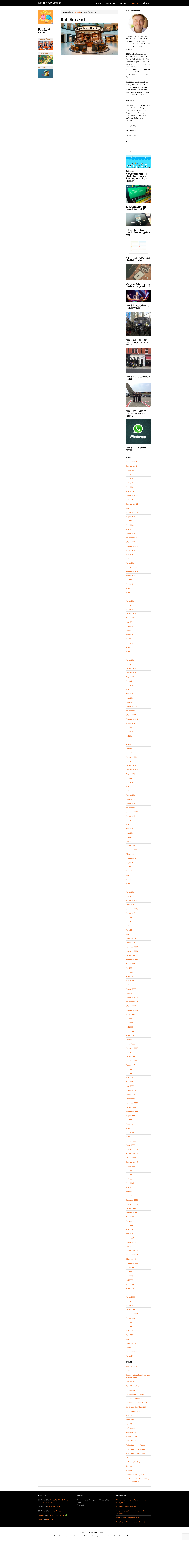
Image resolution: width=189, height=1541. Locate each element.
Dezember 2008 (132, 997)
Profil (128, 1458)
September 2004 (132, 1213)
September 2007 (132, 1061)
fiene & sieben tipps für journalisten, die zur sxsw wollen (137, 342)
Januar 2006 (130, 1145)
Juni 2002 (129, 1326)
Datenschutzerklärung (134, 1399)
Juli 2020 (129, 521)
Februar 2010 (131, 938)
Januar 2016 (130, 660)
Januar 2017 (130, 630)
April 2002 (130, 1335)
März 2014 (129, 744)
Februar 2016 (131, 656)
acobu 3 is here (131, 1366)
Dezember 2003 (132, 1251)
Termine (129, 1466)
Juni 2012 (129, 820)
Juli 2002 (129, 1322)
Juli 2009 (129, 968)
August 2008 (130, 1014)
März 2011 (129, 884)
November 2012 (131, 808)
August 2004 (130, 1217)
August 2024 (130, 470)
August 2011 (130, 862)
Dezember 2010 (131, 896)
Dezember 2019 (131, 533)
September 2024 (132, 466)
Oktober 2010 (131, 905)
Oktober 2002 (131, 1310)
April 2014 (129, 740)
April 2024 (130, 487)
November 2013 (131, 761)
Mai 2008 (129, 1027)
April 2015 (129, 694)
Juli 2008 (129, 1019)
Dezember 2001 (131, 1352)
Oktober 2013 (131, 765)
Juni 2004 (129, 1225)
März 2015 (129, 698)
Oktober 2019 (131, 542)
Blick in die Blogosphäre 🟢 (57, 1515)
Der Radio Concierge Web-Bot (137, 1403)
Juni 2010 (129, 922)
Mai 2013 (129, 787)
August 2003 (130, 1267)
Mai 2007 (129, 1078)
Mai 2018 (129, 588)
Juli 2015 (129, 681)
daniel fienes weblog (49, 3)
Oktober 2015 (131, 668)
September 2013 (132, 770)
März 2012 (129, 833)
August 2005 (130, 1166)
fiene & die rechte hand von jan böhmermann (138, 306)
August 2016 (130, 635)
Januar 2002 (130, 1348)
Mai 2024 (129, 483)
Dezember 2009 (132, 947)
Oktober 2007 (131, 1056)
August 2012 (130, 816)
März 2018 (129, 592)
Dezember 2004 (132, 1200)
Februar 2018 (131, 597)
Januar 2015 (130, 702)
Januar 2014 (130, 753)
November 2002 (132, 1305)
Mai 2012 (129, 824)
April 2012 (129, 829)
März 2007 (130, 1086)
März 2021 (129, 508)
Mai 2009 (129, 976)
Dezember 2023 (132, 495)
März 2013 (129, 791)
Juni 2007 (129, 1073)
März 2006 (130, 1137)
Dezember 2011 (131, 846)
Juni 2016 (129, 643)
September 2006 (132, 1111)
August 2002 (130, 1318)
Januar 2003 (130, 1297)
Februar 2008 (131, 1040)
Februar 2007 (131, 1090)
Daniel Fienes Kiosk (133, 1386)
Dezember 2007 (132, 1048)
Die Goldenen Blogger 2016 (136, 1411)
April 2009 (130, 981)
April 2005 (130, 1183)
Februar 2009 (131, 989)
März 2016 (129, 652)
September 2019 (132, 546)
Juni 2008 (129, 1023)
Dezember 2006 (132, 1099)
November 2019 (131, 538)
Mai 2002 (129, 1331)
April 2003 (130, 1284)
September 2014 (132, 719)
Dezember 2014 (131, 706)
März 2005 (130, 1187)
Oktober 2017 (131, 614)
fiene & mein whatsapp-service (136, 449)
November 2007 (132, 1052)
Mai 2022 (129, 500)
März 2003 (130, 1288)
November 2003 (132, 1255)
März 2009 (130, 985)
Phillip (40, 1519)
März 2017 (129, 622)
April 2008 (130, 1031)
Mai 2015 (129, 690)
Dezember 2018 (131, 567)
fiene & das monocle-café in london (138, 378)
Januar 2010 (130, 943)
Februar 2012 (131, 837)
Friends (129, 1415)
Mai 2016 (129, 647)
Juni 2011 (129, 871)
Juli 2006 (129, 1120)
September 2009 (132, 959)
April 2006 (130, 1132)
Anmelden (108, 1532)
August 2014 (130, 723)
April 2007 (129, 1082)
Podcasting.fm (131, 1441)
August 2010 (130, 913)
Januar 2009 (130, 993)
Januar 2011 (130, 892)
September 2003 (132, 1263)
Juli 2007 (129, 1069)
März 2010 (130, 934)
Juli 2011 (129, 867)
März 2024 (130, 491)
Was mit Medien (132, 1470)
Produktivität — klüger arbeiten (127, 1518)
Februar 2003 (131, 1293)
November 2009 (132, 951)
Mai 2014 (129, 736)
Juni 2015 (129, 685)
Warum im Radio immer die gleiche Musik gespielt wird (138, 285)
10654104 (49, 1519)
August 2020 (130, 517)
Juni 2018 (129, 584)
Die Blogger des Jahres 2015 (136, 1407)
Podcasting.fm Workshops (135, 1453)
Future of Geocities (54, 1507)
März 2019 (129, 559)
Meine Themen (131, 1437)
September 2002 (132, 1314)
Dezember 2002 (132, 1301)
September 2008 (132, 1010)
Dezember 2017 (131, 605)
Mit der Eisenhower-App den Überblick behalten (138, 259)
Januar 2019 (130, 563)
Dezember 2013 (131, 757)
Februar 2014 (131, 749)
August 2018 (130, 576)
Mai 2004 (129, 1229)
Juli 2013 (129, 778)
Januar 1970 (130, 1356)
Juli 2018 (129, 580)
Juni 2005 (129, 1175)
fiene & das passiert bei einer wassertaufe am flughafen (136, 413)
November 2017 (131, 609)
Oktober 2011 (131, 854)
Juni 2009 (129, 972)
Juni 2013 (129, 782)
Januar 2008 (130, 1044)
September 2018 (132, 571)
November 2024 (132, 462)
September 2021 (132, 504)
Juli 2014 (129, 727)
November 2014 (131, 711)
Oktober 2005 (131, 1158)
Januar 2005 (130, 1196)
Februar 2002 (131, 1343)
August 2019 (130, 550)
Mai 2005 (129, 1179)
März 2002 (130, 1339)
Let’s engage (130, 1428)
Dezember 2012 (131, 803)
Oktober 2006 (131, 1107)
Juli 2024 (129, 474)
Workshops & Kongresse (135, 1474)
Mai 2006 (129, 1128)
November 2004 (132, 1204)
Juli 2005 (129, 1170)
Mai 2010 (129, 926)
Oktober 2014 (131, 715)
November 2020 (132, 512)
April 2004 (130, 1234)
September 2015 (132, 673)
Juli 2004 (129, 1221)
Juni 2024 (129, 479)
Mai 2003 (129, 1280)
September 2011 (132, 858)
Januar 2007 (130, 1094)
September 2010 (132, 909)
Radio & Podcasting (133, 1462)
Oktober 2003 (131, 1259)
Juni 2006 (129, 1124)
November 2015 (131, 664)
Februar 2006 (131, 1141)
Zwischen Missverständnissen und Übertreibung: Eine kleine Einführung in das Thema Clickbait (137, 176)
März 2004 (130, 1238)
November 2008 (132, 1002)
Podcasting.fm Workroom (135, 1449)
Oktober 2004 (131, 1208)
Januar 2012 (130, 841)
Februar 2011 (130, 888)
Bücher (128, 1371)
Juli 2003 (129, 1272)
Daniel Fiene (130, 1382)
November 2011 (131, 850)
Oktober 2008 (131, 1006)
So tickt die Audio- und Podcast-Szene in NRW (136, 208)
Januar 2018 (130, 601)
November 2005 (132, 1153)
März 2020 (130, 529)
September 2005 (132, 1162)
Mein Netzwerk (131, 1432)
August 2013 (130, 774)
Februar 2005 (131, 1191)
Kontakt (129, 1424)
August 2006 (130, 1116)
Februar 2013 (131, 795)
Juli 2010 (129, 917)
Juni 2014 (129, 732)
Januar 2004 (130, 1246)
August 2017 (130, 618)
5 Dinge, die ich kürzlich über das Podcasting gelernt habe (138, 232)
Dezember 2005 (132, 1149)
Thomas (41, 1515)
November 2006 (132, 1103)
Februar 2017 (130, 626)
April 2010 (129, 930)
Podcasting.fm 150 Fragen (135, 1445)
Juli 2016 (129, 639)
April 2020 (130, 525)
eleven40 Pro (96, 1532)
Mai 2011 (129, 875)
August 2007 (130, 1065)
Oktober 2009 (131, 955)
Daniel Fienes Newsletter (135, 1394)
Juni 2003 (129, 1276)
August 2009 (130, 964)
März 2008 (130, 1035)
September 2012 (132, 812)
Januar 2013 (130, 799)
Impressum (130, 1420)
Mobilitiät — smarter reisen (126, 1507)
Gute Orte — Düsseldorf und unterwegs (130, 1522)
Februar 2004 (131, 1242)
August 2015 (130, 677)
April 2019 (129, 555)
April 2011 (129, 879)
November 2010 (131, 900)
